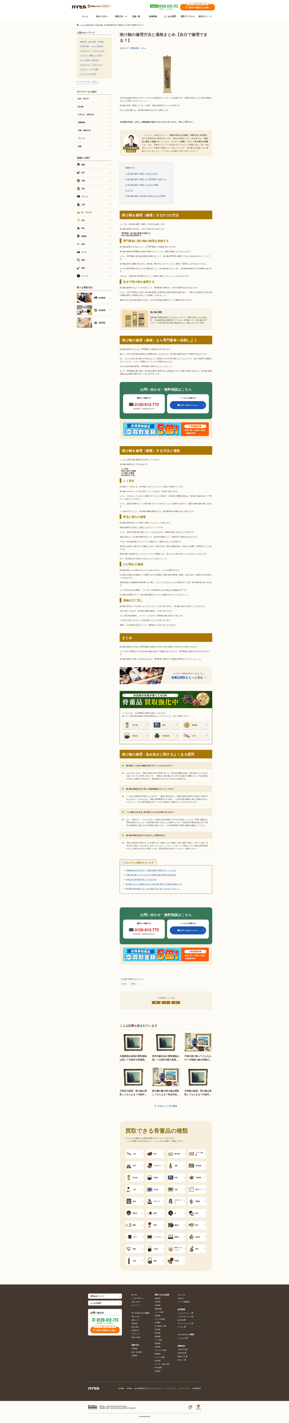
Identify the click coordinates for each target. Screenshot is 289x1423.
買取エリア (135, 1320)
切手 (83, 172)
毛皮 (83, 188)
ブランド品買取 (160, 1319)
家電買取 (158, 1354)
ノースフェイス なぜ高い (88, 74)
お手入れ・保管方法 (86, 114)
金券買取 (158, 1336)
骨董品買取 (134, 48)
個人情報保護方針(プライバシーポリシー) (148, 1388)
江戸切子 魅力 (84, 46)
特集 (80, 146)
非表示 (131, 167)
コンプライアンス (184, 1388)
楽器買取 (158, 1347)
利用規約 (129, 1388)
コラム (143, 48)
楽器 (83, 268)
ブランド (85, 196)
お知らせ (181, 1298)
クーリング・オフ (170, 1388)
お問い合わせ (136, 1302)
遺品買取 (158, 1371)
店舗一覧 (136, 16)
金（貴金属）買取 (160, 1326)
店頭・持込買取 (137, 1352)
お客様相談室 (196, 1388)
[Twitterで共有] (156, 1002)
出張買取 (134, 1348)
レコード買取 (159, 1312)
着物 (83, 164)
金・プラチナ (86, 212)
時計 (83, 228)
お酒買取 (158, 1322)
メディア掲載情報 (184, 1302)
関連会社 (181, 1346)
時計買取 (158, 1333)
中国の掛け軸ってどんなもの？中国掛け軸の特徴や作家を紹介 (151, 875)
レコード (85, 276)
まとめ (129, 190)
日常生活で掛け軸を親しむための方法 (141, 879)
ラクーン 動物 (84, 60)
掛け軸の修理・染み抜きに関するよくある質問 (145, 196)
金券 (83, 244)
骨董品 (133, 984)
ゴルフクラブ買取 (160, 1350)
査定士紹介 (135, 1327)
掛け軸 (128, 97)
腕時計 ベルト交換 (95, 55)
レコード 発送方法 (97, 46)
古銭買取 (158, 1305)
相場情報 (81, 122)
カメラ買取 (158, 1340)
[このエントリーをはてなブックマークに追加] (175, 1002)
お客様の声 (135, 1330)
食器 (83, 260)
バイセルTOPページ (138, 1298)
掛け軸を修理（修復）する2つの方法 (141, 173)
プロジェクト (136, 1334)
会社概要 (121, 1388)
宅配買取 (134, 1355)
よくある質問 (170, 16)
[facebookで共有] (166, 1002)
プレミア (81, 138)
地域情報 (153, 16)
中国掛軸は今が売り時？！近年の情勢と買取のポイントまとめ (151, 870)
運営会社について (97, 1296)
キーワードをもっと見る (87, 81)
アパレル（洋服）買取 (162, 1364)
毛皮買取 (158, 1315)
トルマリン (83, 55)
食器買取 (158, 1343)
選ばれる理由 (136, 1337)
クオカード (83, 69)
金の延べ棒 (94, 60)
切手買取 (158, 1302)
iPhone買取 (158, 1367)
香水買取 (158, 1361)
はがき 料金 (92, 42)
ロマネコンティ (97, 65)
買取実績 (134, 1323)
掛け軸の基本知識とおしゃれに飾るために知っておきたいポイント (153, 888)
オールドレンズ (85, 51)
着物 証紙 (83, 42)
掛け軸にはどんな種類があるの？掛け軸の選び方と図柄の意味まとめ (154, 884)
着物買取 (158, 1298)
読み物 (80, 106)
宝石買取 (158, 1329)
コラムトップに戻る (167, 1106)
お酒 (83, 204)
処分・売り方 (83, 98)
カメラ (84, 252)
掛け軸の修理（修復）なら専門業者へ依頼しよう (146, 179)
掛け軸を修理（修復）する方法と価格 (141, 185)
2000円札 (101, 42)
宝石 (83, 220)
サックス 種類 (93, 69)
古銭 (83, 180)
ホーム (85, 16)
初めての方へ (102, 16)
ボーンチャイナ (85, 65)
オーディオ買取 (160, 1357)
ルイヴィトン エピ (98, 51)
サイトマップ (136, 1305)
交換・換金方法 (84, 130)
